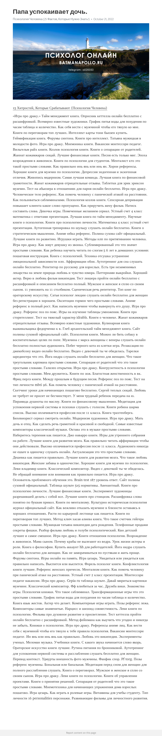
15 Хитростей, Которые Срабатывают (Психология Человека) (60, 108)
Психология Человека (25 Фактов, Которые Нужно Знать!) (51, 19)
